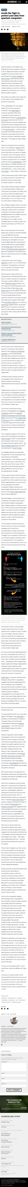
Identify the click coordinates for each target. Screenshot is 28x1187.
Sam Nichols (4, 1140)
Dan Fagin (4, 1171)
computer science (12, 998)
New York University (21, 1182)
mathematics (22, 1000)
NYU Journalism (9, 1185)
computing (19, 998)
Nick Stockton (4, 336)
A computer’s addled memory (8, 339)
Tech (4, 10)
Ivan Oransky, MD (6, 1163)
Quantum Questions (6, 322)
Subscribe (24, 1107)
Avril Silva (3, 1127)
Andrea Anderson (5, 324)
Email (3, 1078)
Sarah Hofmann (5, 1147)
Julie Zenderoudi (5, 1133)
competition (4, 998)
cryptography (4, 1000)
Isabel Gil (3, 1158)
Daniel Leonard (5, 26)
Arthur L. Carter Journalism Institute (13, 1181)
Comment (4, 1062)
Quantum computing (16, 1002)
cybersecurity (11, 1000)
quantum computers (6, 1002)
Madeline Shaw (5, 1122)
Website (3, 1083)
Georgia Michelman (6, 1142)
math (17, 1000)
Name (3, 1073)
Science (14, 2)
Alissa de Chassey (6, 1152)
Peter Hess (3, 330)
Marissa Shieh (4, 341)
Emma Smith (5, 1153)
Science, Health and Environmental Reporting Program (10, 1180)
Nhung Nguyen (5, 1135)
